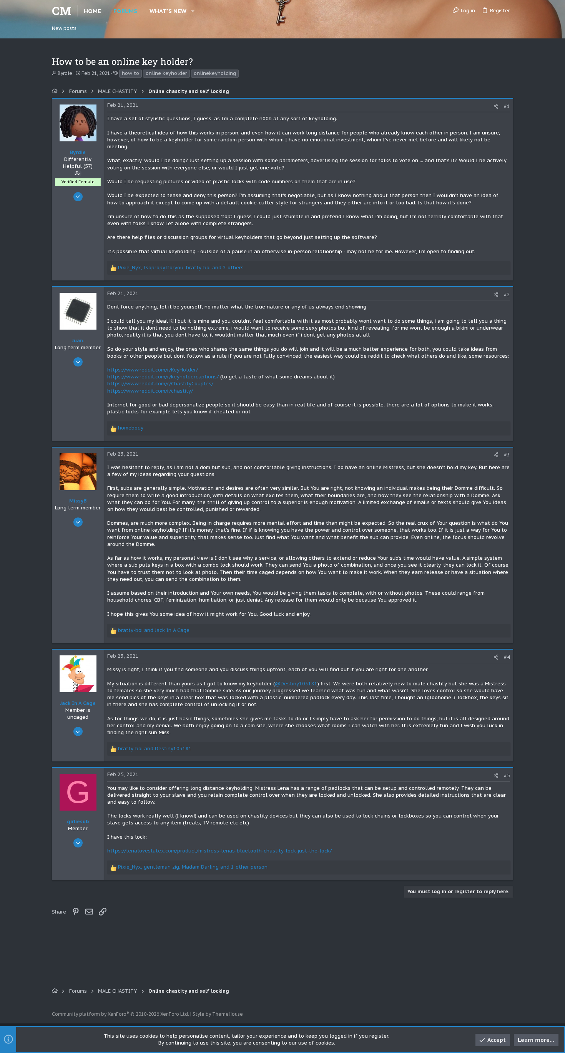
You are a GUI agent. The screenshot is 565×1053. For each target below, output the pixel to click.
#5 (507, 775)
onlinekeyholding (215, 73)
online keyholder (166, 73)
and (153, 630)
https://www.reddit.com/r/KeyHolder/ (152, 369)
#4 (507, 657)
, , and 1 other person (193, 867)
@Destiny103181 (296, 683)
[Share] (496, 106)
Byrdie (65, 73)
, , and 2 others (181, 267)
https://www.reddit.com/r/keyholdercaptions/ (163, 376)
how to (130, 73)
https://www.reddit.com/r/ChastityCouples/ (160, 383)
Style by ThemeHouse (218, 1014)
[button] (192, 11)
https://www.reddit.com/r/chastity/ (150, 391)
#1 (507, 106)
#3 (507, 454)
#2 (507, 294)
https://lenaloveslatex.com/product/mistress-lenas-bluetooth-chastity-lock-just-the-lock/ (219, 850)
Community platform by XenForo (120, 1014)
